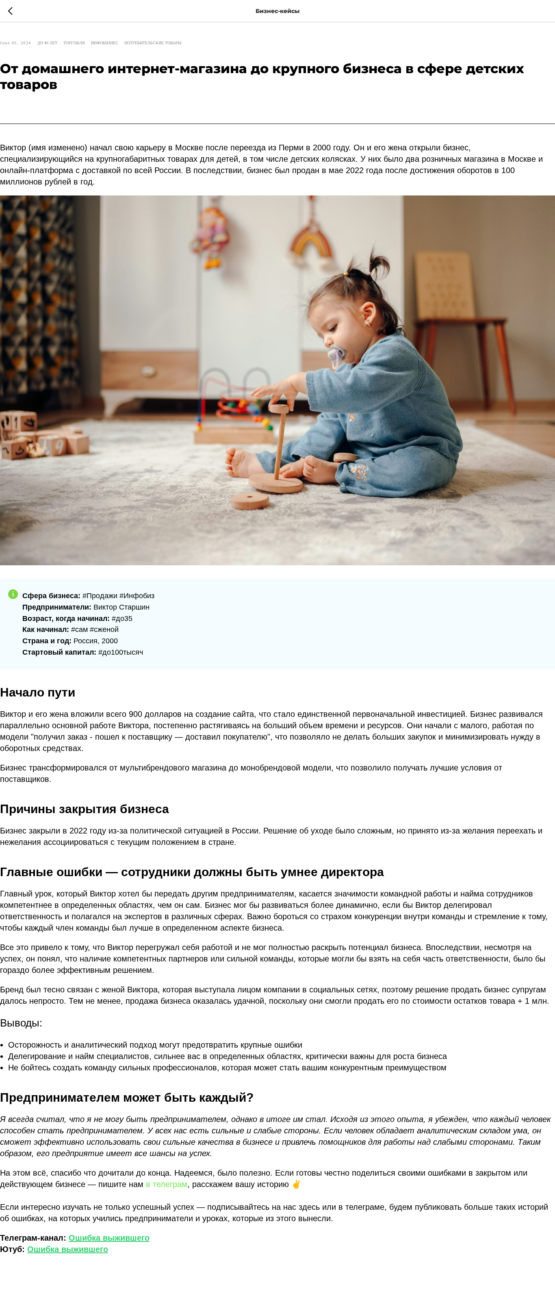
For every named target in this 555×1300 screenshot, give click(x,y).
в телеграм (166, 1184)
